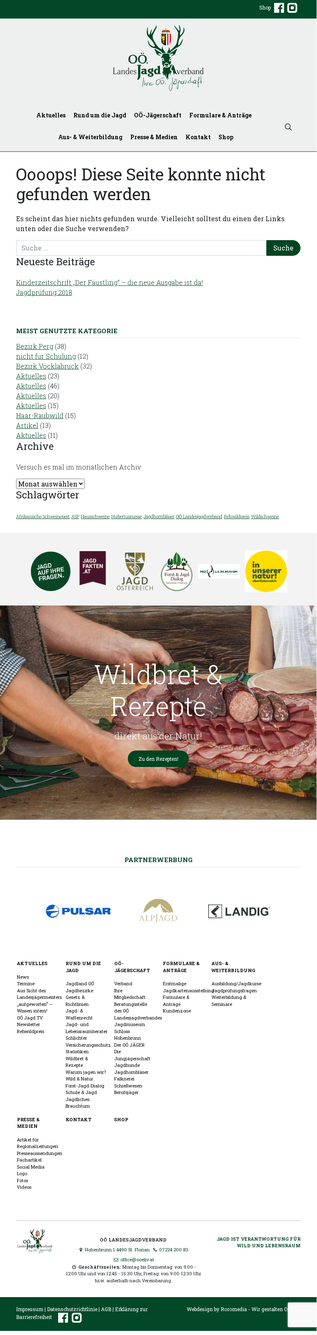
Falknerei (124, 1078)
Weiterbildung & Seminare (228, 1000)
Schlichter (76, 1038)
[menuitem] (52, 115)
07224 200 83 (173, 1249)
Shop (265, 7)
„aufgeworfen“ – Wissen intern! (35, 1007)
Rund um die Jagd (99, 115)
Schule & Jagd (81, 1092)
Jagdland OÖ (80, 983)
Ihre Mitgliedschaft (130, 994)
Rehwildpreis (236, 516)
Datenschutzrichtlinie (72, 1309)
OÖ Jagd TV (30, 1018)
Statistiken (77, 1051)
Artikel (27, 425)
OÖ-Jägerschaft (157, 115)
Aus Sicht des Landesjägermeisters (39, 994)
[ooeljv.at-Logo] (158, 58)
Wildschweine (265, 516)
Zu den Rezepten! (158, 758)
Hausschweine (95, 516)
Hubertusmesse (126, 516)
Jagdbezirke (79, 990)
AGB (106, 1309)
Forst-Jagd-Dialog (85, 1085)
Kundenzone (177, 1011)
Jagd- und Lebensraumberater (87, 1027)
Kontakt (198, 137)
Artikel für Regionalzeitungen (37, 1143)
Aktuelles (51, 115)
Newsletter (28, 1024)
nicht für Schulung (46, 356)
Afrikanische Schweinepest (43, 516)
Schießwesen (128, 1085)
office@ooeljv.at (136, 1259)
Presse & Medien (154, 137)
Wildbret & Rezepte (77, 1061)
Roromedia (234, 1309)
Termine (26, 983)
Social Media (31, 1167)
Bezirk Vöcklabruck (47, 366)
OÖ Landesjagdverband (199, 516)
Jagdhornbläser (158, 516)
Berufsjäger (126, 1092)
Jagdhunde (127, 1065)
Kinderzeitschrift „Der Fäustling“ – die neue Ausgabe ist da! (109, 282)
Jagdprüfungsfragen (234, 990)
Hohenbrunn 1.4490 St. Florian (117, 1249)
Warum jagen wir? (86, 1072)
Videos (24, 1187)
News (23, 977)
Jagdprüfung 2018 (44, 292)
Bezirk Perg (34, 346)
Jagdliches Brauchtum (78, 1102)
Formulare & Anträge (220, 115)
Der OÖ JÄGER (129, 1045)
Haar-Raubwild (39, 415)
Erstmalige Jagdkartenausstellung (188, 987)
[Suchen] (288, 126)
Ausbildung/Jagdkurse (236, 983)
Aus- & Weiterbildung (90, 137)
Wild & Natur (79, 1078)
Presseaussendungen (39, 1153)
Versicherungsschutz (88, 1045)
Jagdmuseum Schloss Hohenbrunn (129, 1031)
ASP (75, 516)
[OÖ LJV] (34, 1240)
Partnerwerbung (158, 860)
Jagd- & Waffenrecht (79, 1014)
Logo (22, 1173)
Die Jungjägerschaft (132, 1054)
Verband (123, 983)
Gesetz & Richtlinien (77, 1000)
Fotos (22, 1180)
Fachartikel (29, 1160)
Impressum (29, 1309)
